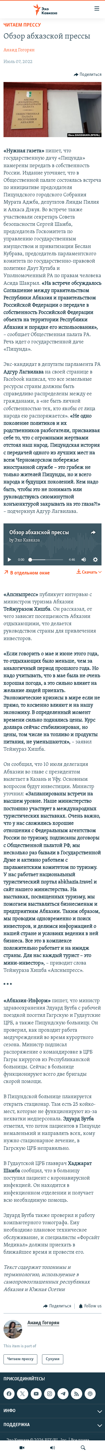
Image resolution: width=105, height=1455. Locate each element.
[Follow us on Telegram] (63, 1393)
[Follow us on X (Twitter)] (22, 1393)
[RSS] (76, 1393)
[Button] (88, 74)
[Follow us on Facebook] (9, 1393)
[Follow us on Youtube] (36, 1393)
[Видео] (22, 1447)
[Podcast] (90, 1393)
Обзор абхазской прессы (39, 533)
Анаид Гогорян (19, 50)
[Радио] (52, 1447)
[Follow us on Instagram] (49, 1393)
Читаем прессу (22, 25)
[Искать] (83, 1447)
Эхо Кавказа (27, 540)
